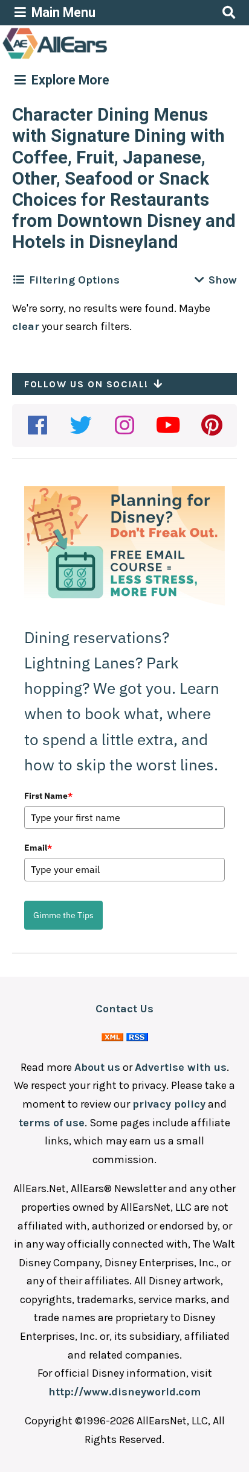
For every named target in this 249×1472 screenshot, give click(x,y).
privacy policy (168, 1104)
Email (38, 847)
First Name (48, 795)
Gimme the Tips (63, 915)
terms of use (52, 1122)
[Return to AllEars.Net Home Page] (92, 58)
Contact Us (124, 1008)
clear (25, 326)
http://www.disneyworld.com (124, 1391)
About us (97, 1067)
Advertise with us (181, 1067)
